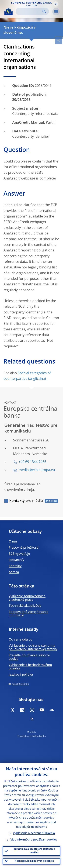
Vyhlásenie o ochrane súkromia (34, 833)
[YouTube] (42, 710)
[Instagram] (32, 710)
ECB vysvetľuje (19, 553)
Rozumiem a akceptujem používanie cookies (34, 851)
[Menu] (56, 11)
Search (44, 11)
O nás (13, 541)
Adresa (14, 572)
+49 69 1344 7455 (32, 462)
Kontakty (15, 566)
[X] (12, 710)
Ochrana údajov (20, 639)
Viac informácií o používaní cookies (33, 839)
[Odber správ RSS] (32, 719)
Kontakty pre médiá (26, 501)
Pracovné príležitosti (24, 547)
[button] (55, 4)
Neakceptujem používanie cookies (34, 861)
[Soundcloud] (51, 710)
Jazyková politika (21, 674)
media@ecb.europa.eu (37, 470)
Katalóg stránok (20, 684)
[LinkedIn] (22, 710)
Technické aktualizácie (25, 605)
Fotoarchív (16, 560)
